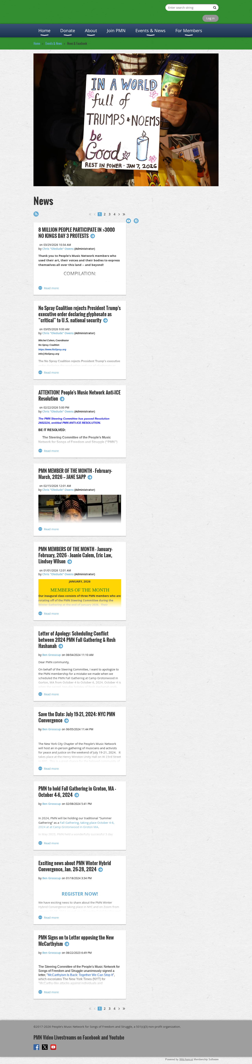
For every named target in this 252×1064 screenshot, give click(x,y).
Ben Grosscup (51, 655)
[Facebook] (36, 1047)
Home (36, 43)
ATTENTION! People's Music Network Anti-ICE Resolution (79, 395)
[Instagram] (136, 220)
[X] (45, 1047)
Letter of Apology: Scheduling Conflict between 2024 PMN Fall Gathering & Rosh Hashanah (77, 639)
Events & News (53, 43)
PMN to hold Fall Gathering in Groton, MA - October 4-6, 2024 (77, 791)
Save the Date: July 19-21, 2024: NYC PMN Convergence (76, 717)
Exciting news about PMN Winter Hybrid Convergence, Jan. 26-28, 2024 (74, 866)
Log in (210, 18)
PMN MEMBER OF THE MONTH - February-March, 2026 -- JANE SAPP (75, 474)
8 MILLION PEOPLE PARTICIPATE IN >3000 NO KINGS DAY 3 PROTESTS (76, 233)
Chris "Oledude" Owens (58, 249)
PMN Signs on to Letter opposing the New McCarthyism (76, 940)
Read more (51, 288)
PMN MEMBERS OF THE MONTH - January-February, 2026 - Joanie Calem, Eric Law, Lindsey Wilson (75, 555)
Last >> (124, 214)
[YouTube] (128, 220)
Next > (119, 214)
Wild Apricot (186, 1059)
